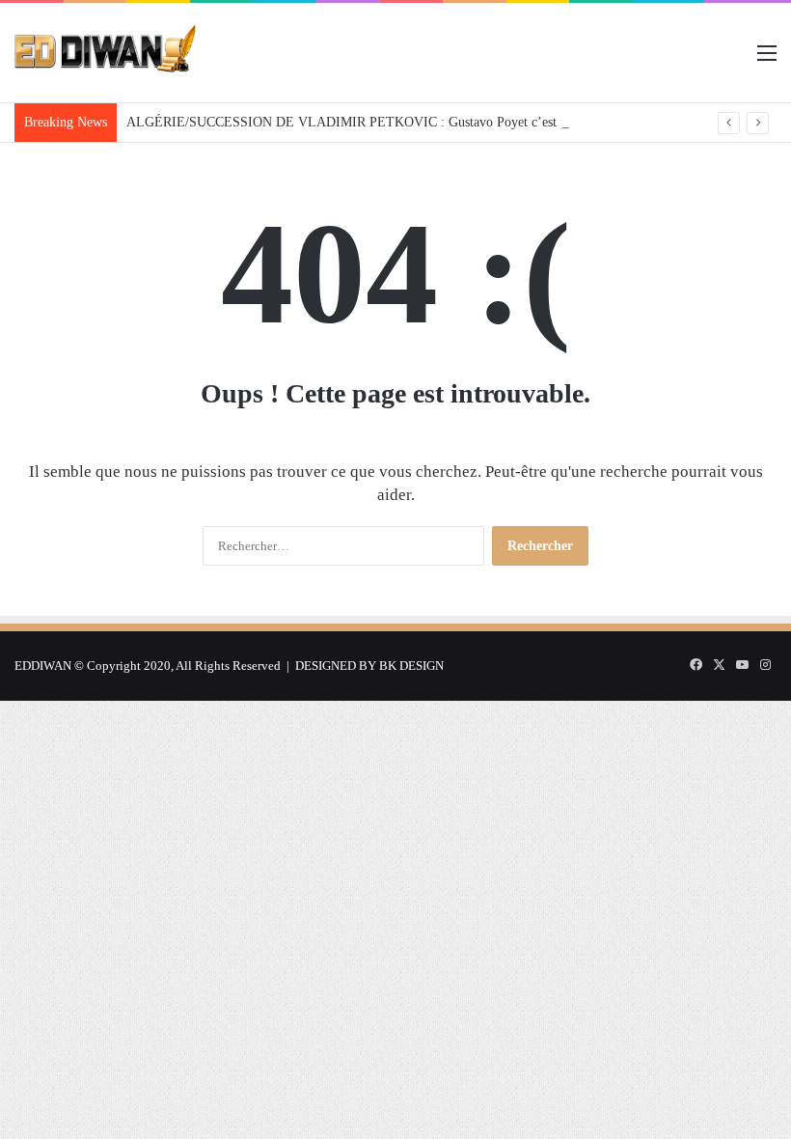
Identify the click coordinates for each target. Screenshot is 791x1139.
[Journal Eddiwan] (106, 52)
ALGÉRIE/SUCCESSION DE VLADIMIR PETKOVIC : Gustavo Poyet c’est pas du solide (378, 122)
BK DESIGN (411, 665)
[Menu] (767, 60)
